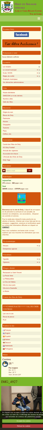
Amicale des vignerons (10, 150)
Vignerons (21, 262)
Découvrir (7, 107)
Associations (7, 139)
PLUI (4, 320)
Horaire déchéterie (9, 92)
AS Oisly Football (9, 147)
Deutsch (8, 342)
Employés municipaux (10, 79)
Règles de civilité (21, 76)
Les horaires (21, 67)
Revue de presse (8, 317)
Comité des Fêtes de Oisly (12, 144)
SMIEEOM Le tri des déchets (12, 96)
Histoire (5, 121)
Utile (5, 88)
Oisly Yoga (6, 160)
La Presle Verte (8, 276)
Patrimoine (6, 118)
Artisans (21, 246)
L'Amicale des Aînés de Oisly (12, 157)
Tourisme (6, 128)
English (7, 333)
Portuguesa (9, 349)
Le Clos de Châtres (9, 282)
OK (29, 170)
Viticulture (7, 254)
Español (8, 336)
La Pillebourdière (8, 279)
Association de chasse (10, 154)
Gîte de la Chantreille (10, 288)
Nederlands (9, 346)
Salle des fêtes (8, 102)
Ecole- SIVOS (21, 73)
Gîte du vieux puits (9, 285)
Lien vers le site (8, 314)
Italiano (7, 339)
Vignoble (21, 259)
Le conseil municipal (21, 70)
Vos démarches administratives (13, 82)
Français (8, 330)
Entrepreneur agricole (10, 249)
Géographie (6, 125)
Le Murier (6, 291)
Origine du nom (8, 112)
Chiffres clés (7, 134)
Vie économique (9, 241)
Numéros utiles (8, 99)
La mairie (6, 62)
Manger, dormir (9, 268)
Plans (5, 131)
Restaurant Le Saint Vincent (12, 272)
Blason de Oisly (8, 115)
